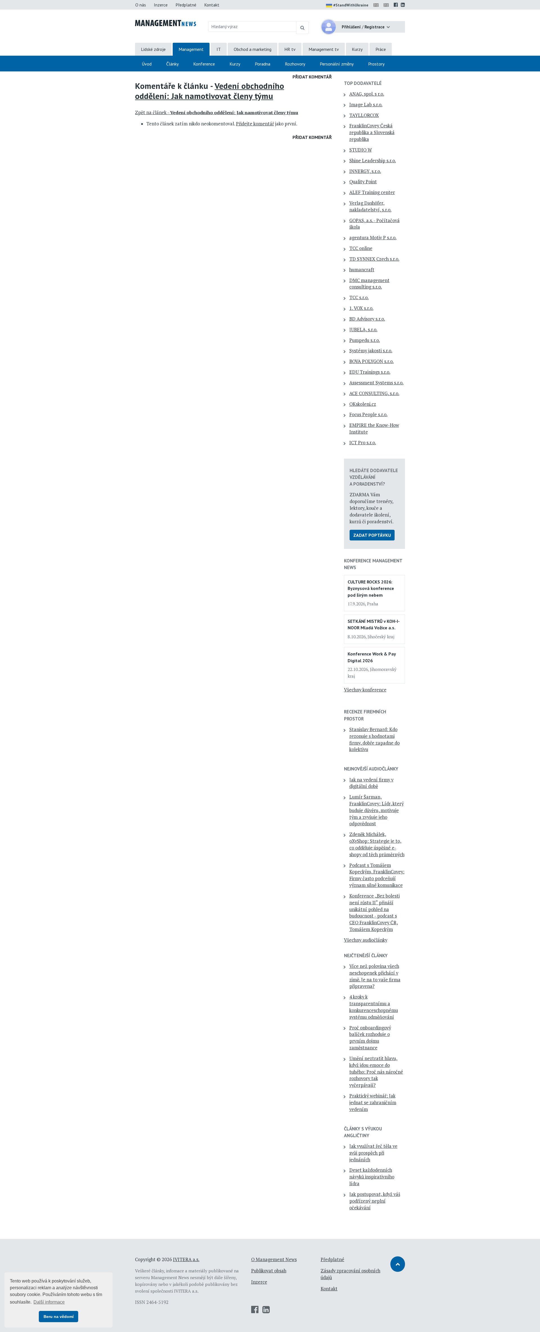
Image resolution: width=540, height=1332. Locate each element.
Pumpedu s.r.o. (364, 340)
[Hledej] (302, 27)
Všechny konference (365, 690)
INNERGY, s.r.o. (365, 171)
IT (219, 49)
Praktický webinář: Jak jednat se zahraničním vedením (372, 1102)
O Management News (274, 1259)
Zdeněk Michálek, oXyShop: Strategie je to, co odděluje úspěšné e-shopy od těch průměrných (376, 844)
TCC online (360, 248)
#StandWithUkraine (350, 5)
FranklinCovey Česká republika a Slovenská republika (372, 132)
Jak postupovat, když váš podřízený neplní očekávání (374, 1201)
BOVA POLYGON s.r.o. (371, 361)
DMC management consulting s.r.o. (369, 283)
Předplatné (186, 5)
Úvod (147, 64)
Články (172, 64)
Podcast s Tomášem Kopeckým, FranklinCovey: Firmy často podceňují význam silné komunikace (376, 875)
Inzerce (161, 5)
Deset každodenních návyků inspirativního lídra (371, 1177)
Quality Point (363, 182)
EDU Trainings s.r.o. (369, 372)
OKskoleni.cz (362, 404)
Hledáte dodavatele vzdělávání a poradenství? (374, 477)
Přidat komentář (312, 77)
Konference (204, 64)
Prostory (376, 64)
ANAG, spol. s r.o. (366, 94)
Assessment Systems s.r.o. (376, 383)
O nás (140, 5)
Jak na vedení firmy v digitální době (371, 783)
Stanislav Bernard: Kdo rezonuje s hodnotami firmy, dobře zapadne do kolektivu (374, 739)
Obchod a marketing (252, 49)
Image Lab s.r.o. (365, 105)
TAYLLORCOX (364, 115)
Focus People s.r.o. (368, 414)
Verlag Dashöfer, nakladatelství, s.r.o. (370, 206)
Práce (380, 49)
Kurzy (357, 49)
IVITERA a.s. (186, 1259)
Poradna (262, 64)
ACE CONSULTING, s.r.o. (374, 393)
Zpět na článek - (216, 112)
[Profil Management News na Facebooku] (396, 5)
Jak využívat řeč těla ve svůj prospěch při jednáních (373, 1153)
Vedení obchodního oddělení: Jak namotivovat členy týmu (209, 90)
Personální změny (337, 64)
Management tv (324, 49)
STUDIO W (360, 150)
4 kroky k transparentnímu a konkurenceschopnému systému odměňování (373, 1007)
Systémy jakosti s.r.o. (370, 351)
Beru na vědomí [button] (59, 1316)
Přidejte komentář (255, 124)
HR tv (290, 49)
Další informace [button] (49, 1302)
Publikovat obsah (268, 1271)
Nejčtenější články (366, 955)
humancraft (361, 270)
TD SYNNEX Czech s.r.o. (374, 259)
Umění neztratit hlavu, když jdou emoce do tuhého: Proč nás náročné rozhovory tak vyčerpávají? (376, 1071)
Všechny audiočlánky (365, 940)
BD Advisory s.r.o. (367, 319)
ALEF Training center (372, 192)
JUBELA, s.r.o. (363, 329)
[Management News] (165, 22)
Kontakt (211, 5)
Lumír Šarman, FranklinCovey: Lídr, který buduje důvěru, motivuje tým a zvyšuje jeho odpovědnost (376, 810)
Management (191, 49)
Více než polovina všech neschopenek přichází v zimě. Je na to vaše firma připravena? (374, 976)
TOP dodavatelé (363, 83)
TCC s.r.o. (359, 297)
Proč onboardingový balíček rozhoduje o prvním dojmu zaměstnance (370, 1038)
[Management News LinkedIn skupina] (403, 5)
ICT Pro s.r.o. (362, 443)
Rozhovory (295, 64)
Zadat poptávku (372, 535)
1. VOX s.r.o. (361, 308)
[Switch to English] (377, 5)
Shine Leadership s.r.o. (372, 160)
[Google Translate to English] (387, 5)
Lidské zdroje (153, 49)
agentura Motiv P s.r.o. (373, 238)
